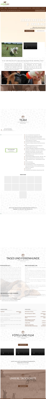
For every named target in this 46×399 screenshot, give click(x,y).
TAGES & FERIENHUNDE (29, 30)
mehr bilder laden (23, 344)
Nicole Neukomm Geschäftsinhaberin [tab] (7, 129)
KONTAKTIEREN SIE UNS (40, 30)
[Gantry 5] (4, 3)
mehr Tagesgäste (23, 386)
